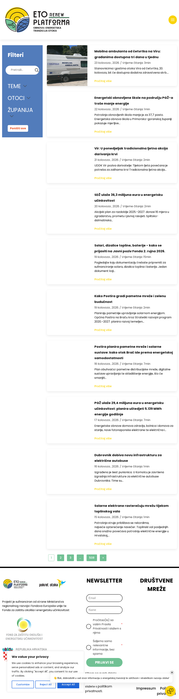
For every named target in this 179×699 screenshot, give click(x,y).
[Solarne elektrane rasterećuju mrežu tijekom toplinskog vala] (67, 524)
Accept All (68, 684)
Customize (23, 684)
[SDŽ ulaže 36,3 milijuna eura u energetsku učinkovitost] (67, 211)
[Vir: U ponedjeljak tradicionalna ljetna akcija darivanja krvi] (67, 162)
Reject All (46, 684)
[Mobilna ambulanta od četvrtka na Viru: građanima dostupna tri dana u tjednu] (67, 65)
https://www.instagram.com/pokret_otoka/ (152, 603)
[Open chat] (170, 691)
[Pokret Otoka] (37, 20)
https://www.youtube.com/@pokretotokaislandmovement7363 (172, 603)
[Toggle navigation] (173, 19)
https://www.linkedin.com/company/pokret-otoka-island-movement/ (162, 603)
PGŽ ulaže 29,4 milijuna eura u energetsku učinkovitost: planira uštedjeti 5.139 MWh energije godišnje (129, 408)
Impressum (146, 688)
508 (91, 558)
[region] (45, 671)
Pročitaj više (103, 81)
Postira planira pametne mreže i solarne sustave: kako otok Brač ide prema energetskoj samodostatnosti (133, 352)
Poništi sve (18, 128)
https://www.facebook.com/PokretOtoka (142, 603)
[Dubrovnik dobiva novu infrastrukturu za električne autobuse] (67, 471)
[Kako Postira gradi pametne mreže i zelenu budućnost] (67, 312)
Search (37, 70)
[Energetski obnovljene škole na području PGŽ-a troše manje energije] (67, 114)
